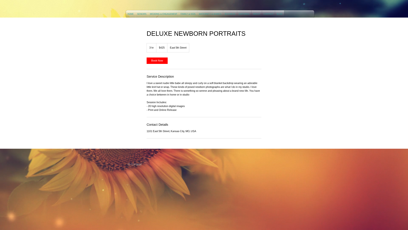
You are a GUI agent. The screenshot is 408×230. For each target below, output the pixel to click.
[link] (157, 60)
